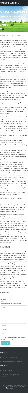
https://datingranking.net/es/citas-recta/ (11, 67)
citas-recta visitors (5, 292)
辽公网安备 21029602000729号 (15, 388)
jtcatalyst (12, 35)
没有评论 (19, 35)
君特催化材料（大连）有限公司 (10, 3)
